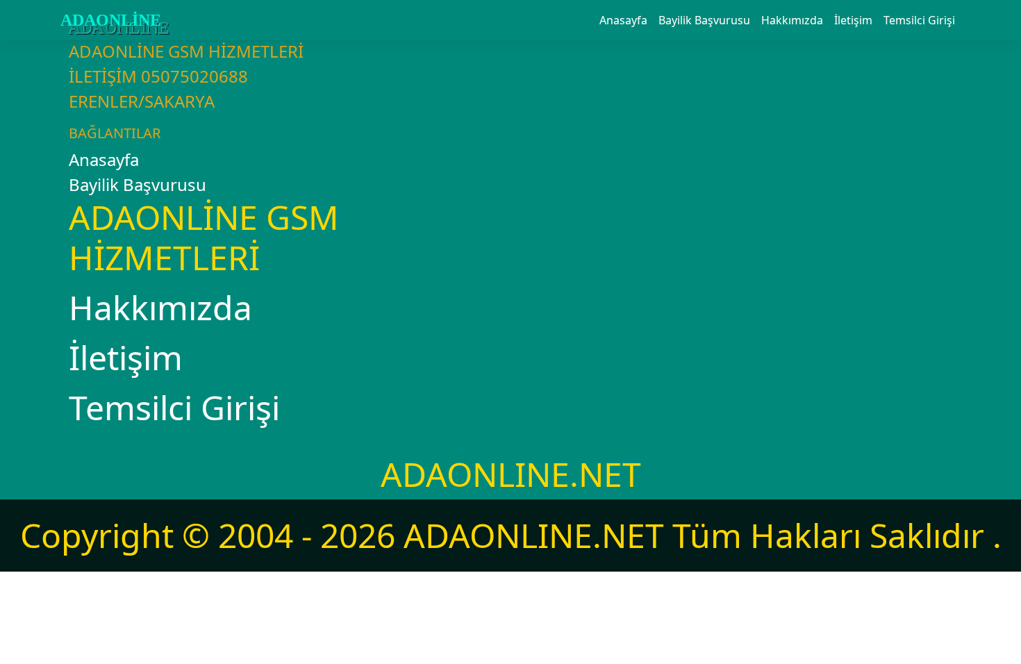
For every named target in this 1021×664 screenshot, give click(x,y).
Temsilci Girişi (919, 20)
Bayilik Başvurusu (704, 20)
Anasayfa (623, 20)
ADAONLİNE (110, 20)
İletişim (853, 20)
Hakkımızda (792, 20)
